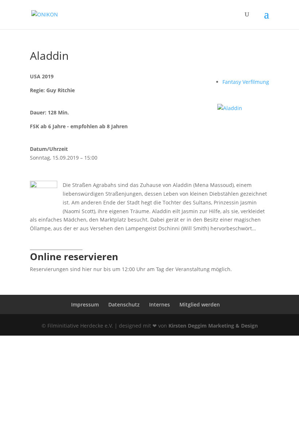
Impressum (85, 304)
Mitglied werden (199, 304)
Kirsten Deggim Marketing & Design (213, 325)
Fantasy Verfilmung (245, 81)
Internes (159, 304)
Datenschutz (124, 304)
